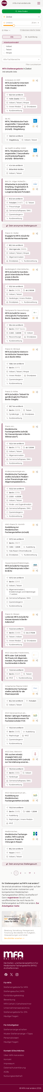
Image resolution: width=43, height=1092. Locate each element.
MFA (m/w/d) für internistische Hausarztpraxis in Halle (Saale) (17, 85)
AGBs (6, 1072)
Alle (11, 37)
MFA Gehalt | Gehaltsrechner (17, 1004)
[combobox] (20, 59)
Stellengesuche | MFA (14, 991)
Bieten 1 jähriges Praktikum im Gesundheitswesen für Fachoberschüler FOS (17, 718)
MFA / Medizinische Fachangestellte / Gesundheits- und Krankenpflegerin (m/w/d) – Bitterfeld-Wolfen (17, 155)
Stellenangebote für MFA (16, 987)
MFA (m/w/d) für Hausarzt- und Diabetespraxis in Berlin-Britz (17, 568)
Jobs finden (23, 11)
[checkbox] (4, 46)
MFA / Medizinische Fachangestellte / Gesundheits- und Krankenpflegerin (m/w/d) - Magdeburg (17, 125)
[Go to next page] (34, 873)
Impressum (9, 1063)
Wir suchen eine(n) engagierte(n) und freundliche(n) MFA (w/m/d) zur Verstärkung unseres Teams (17, 758)
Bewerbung (9, 1000)
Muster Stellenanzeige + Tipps (18, 1034)
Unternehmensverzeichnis (16, 1008)
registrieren (13, 898)
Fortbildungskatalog (14, 995)
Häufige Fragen (11, 1016)
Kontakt (7, 1059)
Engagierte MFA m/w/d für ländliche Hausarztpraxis (17, 237)
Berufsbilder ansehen (13, 938)
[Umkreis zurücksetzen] (38, 22)
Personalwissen (11, 1038)
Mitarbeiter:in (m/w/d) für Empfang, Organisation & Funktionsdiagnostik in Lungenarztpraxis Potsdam (17, 188)
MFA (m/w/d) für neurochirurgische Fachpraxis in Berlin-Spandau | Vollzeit (17, 315)
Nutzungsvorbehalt (13, 1076)
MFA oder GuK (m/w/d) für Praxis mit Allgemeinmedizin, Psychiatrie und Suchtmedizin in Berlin (16, 659)
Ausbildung (32, 37)
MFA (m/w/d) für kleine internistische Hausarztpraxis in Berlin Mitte (17, 354)
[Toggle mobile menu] (39, 3)
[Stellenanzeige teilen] (37, 80)
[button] (21, 17)
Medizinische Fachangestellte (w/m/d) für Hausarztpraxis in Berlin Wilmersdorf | (17, 433)
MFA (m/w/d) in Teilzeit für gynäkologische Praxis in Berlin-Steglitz (17, 397)
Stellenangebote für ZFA (15, 1012)
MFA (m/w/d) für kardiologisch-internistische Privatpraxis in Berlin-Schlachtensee (17, 276)
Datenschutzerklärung (15, 1068)
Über (14, 1055)
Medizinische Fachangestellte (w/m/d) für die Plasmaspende (16, 691)
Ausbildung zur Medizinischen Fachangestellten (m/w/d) (17, 529)
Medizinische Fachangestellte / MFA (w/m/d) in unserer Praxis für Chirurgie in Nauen (16, 838)
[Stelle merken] (33, 80)
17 (30, 873)
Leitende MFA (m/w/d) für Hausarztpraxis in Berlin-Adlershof (17, 619)
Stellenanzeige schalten (15, 1029)
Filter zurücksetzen (33, 64)
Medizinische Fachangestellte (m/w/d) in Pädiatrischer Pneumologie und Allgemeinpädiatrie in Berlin (17, 478)
